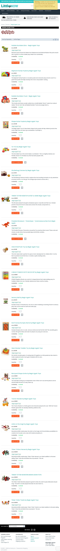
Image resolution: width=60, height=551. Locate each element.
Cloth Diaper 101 (5, 542)
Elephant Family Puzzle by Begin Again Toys (26, 71)
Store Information (49, 538)
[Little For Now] (9, 6)
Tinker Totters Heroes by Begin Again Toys (26, 449)
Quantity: (14, 59)
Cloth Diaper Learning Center (6, 540)
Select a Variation (17, 162)
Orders (32, 539)
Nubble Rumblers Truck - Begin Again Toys (26, 96)
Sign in (32, 536)
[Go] (24, 526)
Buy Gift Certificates (21, 536)
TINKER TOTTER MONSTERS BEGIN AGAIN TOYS (26, 475)
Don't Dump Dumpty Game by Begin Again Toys (28, 323)
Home (2, 24)
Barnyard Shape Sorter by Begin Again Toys (26, 373)
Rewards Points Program (22, 538)
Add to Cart (15, 62)
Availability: (14, 56)
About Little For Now (50, 536)
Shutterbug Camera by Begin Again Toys (25, 170)
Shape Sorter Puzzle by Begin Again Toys (25, 121)
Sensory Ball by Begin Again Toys (23, 297)
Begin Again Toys (16, 50)
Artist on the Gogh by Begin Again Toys (25, 424)
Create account (35, 538)
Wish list (33, 541)
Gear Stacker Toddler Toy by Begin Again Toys (27, 348)
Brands (8, 24)
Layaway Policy (19, 539)
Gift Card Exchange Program (6, 537)
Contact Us (48, 539)
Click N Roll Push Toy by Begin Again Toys (25, 247)
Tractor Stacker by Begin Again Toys (24, 399)
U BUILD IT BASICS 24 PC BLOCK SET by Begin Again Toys (30, 272)
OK (35, 8)
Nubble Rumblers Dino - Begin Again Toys (26, 45)
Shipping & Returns (20, 541)
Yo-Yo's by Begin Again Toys (21, 147)
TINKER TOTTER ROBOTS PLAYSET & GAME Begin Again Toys (31, 196)
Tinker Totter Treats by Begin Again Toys (25, 500)
